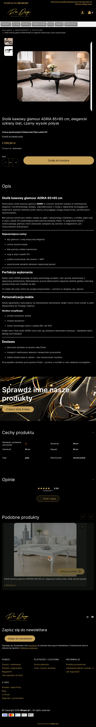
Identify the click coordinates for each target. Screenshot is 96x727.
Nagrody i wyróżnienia (12, 698)
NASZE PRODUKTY (22, 30)
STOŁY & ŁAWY (37, 30)
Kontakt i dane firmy (11, 687)
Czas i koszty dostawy (45, 668)
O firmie (6, 694)
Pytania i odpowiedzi (12, 668)
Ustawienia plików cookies (79, 668)
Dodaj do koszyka (58, 160)
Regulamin (32, 645)
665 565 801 (23, 3)
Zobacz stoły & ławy (18, 409)
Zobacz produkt (68, 571)
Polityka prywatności (76, 664)
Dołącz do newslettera (20, 638)
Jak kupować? (73, 671)
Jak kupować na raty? (12, 675)
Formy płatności (41, 664)
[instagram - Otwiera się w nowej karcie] (87, 617)
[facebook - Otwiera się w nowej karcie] (92, 617)
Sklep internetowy (47, 724)
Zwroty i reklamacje (11, 664)
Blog (4, 691)
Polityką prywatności (29, 648)
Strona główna (7, 30)
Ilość (4, 157)
